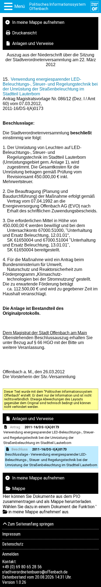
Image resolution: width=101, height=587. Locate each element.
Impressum (11, 534)
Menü (19, 6)
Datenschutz (12, 544)
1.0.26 (21, 582)
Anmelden (10, 554)
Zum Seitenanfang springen (31, 524)
